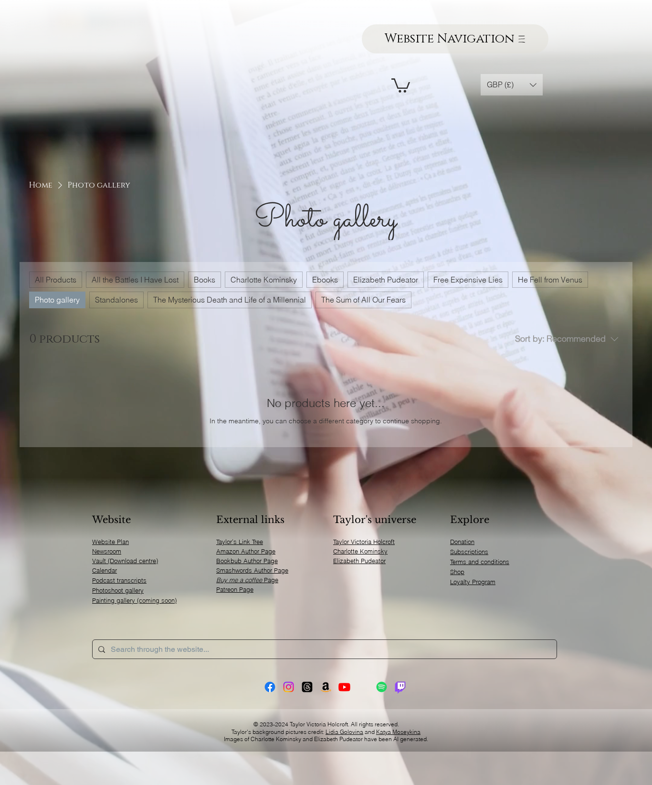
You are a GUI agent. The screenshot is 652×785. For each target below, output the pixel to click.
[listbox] (512, 84)
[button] (400, 85)
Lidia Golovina (344, 731)
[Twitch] (400, 687)
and (369, 731)
